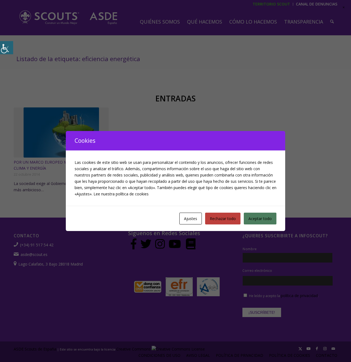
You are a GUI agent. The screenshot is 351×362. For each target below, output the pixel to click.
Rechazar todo (223, 218)
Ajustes (190, 218)
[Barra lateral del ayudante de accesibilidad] (6, 47)
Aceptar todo (260, 218)
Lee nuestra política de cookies (121, 193)
